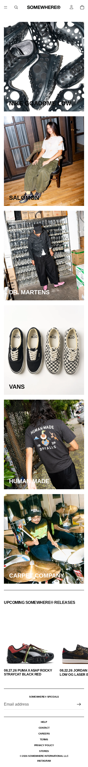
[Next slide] (78, 642)
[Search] (16, 7)
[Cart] (82, 7)
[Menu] (5, 7)
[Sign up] (79, 704)
